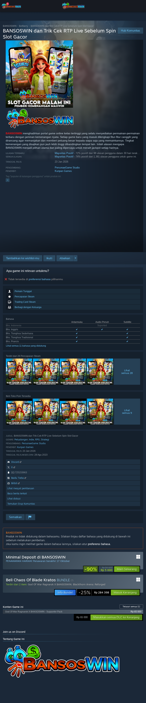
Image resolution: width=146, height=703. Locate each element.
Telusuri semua (131, 606)
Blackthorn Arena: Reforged (89, 584)
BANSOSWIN (10, 25)
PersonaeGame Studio (67, 167)
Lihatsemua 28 (127, 371)
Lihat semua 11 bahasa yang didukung (26, 345)
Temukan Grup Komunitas (21, 503)
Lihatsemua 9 (127, 411)
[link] (98, 569)
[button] (49, 258)
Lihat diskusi (14, 498)
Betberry (23, 25)
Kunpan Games (63, 171)
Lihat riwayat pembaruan (20, 488)
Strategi (45, 439)
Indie (31, 439)
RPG (37, 439)
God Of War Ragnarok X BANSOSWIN (49, 584)
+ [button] (7, 180)
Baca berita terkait (17, 493)
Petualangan (21, 439)
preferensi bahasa (40, 279)
